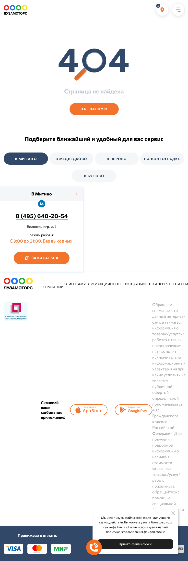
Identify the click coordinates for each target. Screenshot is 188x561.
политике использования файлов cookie (135, 532)
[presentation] (7, 194)
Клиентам (73, 284)
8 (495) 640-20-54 (42, 215)
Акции (103, 284)
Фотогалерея (155, 284)
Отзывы (135, 284)
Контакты (178, 284)
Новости (119, 284)
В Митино (41, 193)
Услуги (90, 284)
